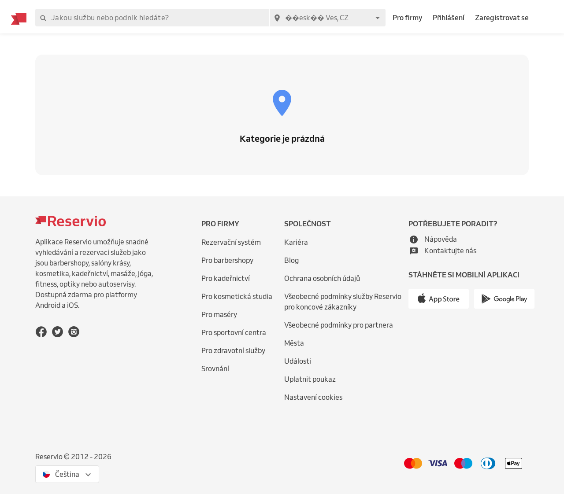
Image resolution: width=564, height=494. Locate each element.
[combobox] (327, 17)
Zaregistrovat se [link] (502, 17)
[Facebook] (41, 332)
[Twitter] (57, 332)
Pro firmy (407, 17)
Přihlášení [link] (448, 17)
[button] (432, 239)
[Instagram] (74, 332)
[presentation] (67, 474)
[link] (344, 302)
